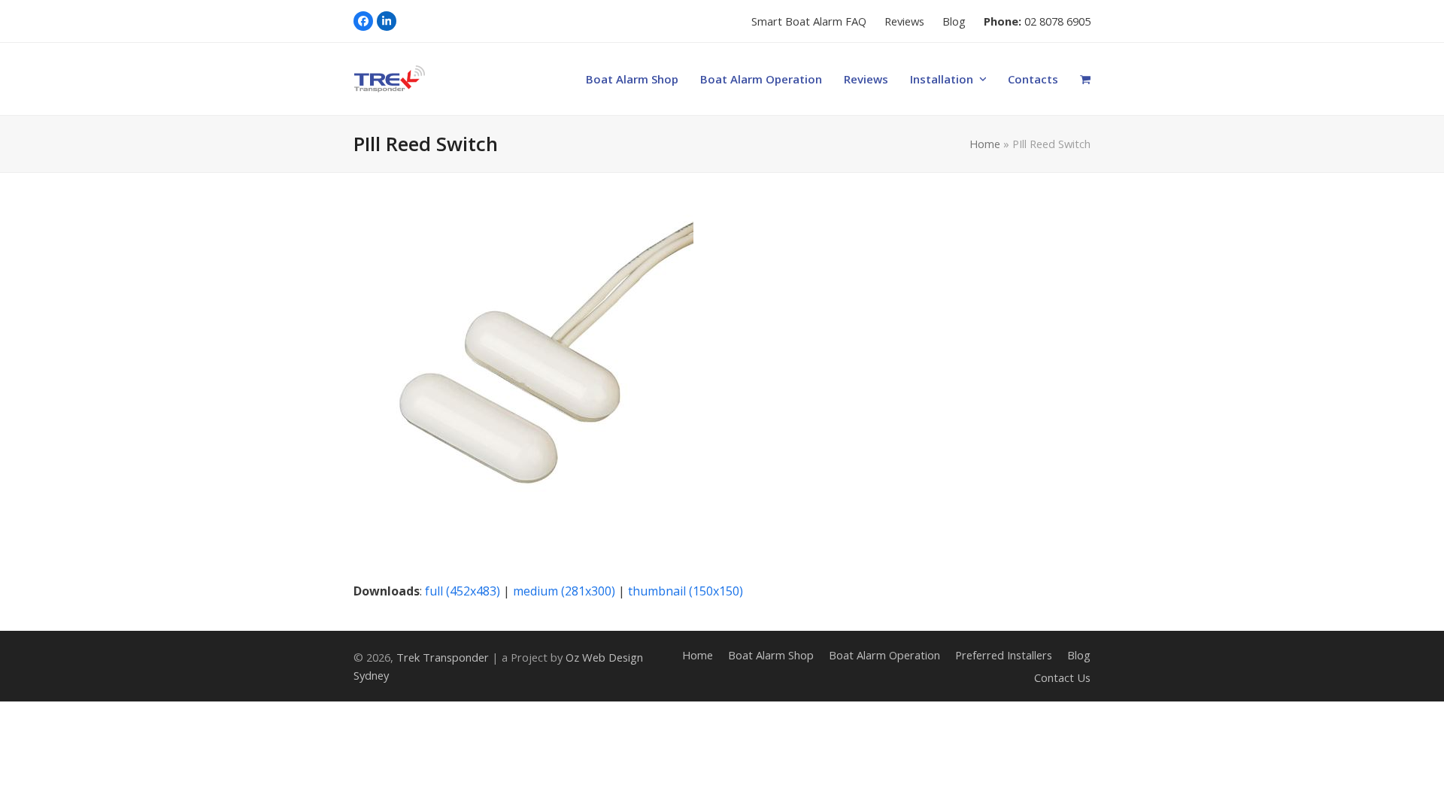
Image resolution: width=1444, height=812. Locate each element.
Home (984, 143)
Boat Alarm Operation (884, 654)
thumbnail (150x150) (685, 591)
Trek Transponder (442, 657)
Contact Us (1062, 677)
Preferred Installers (1003, 654)
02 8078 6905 (1057, 21)
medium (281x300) (564, 591)
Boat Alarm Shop (771, 654)
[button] (1085, 79)
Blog (1079, 654)
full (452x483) (462, 591)
